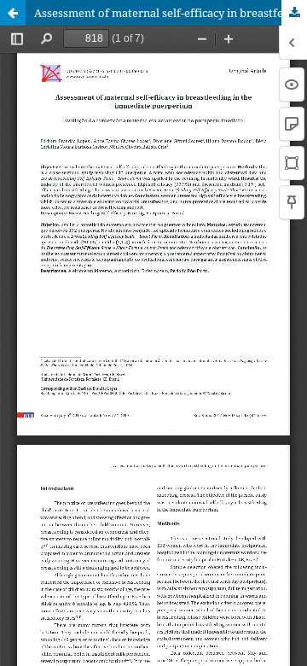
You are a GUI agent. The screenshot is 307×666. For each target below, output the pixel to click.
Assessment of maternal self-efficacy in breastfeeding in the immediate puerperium (170, 12)
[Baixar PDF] (294, 13)
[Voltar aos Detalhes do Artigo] (13, 13)
